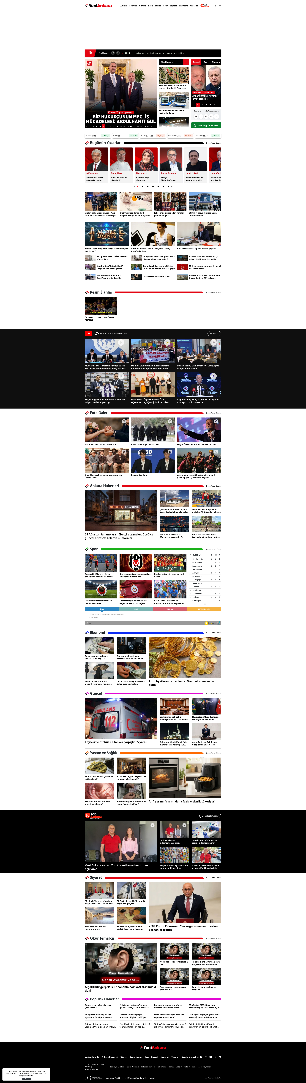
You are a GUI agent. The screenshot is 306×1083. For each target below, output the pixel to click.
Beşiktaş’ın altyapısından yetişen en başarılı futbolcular (135, 575)
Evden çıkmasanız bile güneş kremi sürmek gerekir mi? (168, 1006)
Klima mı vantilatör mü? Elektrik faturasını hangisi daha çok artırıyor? (97, 682)
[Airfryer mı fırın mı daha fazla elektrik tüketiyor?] (185, 778)
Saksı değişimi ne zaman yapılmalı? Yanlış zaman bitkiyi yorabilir (100, 1025)
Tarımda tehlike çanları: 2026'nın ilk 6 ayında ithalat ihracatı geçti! (159, 267)
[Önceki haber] (113, 53)
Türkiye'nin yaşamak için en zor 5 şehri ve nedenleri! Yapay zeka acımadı (170, 1025)
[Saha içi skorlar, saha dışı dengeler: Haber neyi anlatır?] (206, 976)
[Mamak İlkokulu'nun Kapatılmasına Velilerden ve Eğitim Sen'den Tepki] (153, 351)
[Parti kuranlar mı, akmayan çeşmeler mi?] (174, 976)
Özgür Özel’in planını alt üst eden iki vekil (197, 444)
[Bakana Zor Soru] (153, 460)
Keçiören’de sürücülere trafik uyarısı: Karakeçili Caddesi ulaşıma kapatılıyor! (172, 86)
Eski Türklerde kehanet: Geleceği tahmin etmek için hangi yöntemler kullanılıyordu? (135, 1025)
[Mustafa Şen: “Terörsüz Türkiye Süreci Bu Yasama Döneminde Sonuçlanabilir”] (107, 351)
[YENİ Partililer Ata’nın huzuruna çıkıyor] (99, 915)
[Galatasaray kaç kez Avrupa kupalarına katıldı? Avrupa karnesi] (170, 563)
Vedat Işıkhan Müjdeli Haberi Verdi (151, 53)
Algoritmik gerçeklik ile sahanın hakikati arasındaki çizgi (120, 988)
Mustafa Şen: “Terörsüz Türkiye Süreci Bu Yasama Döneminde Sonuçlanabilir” (106, 367)
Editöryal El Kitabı (117, 1067)
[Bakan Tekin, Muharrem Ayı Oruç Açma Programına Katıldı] (199, 351)
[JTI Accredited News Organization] (94, 1078)
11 (121, 126)
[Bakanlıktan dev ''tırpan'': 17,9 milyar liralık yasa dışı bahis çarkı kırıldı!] (182, 258)
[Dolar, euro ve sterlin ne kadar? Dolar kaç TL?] (99, 645)
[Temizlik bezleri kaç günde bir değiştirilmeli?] (99, 766)
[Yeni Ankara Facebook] (196, 116)
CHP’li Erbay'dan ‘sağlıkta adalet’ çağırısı (196, 248)
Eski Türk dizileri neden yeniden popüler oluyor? (169, 214)
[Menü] (219, 6)
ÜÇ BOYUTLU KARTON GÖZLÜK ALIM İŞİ (99, 318)
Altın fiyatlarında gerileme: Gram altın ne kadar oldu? (181, 683)
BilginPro (217, 1078)
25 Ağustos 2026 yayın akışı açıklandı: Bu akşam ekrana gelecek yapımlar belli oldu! (98, 1016)
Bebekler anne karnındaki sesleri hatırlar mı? (97, 802)
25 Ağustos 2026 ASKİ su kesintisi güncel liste (112, 258)
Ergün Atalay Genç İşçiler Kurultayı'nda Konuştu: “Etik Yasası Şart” (198, 401)
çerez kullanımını (37, 1073)
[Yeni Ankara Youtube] (211, 116)
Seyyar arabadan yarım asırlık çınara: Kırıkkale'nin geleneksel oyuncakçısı (174, 866)
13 (127, 126)
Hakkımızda (161, 1067)
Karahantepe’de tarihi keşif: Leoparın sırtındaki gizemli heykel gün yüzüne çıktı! (110, 267)
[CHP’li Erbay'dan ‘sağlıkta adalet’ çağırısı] (199, 234)
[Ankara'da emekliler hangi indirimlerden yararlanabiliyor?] (174, 100)
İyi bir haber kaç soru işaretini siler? (174, 963)
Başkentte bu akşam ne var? (156, 276)
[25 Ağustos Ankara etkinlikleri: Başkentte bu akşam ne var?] (136, 277)
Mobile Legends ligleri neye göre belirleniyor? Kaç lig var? (106, 250)
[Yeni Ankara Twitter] (201, 116)
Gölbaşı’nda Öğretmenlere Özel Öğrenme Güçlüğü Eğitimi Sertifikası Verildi (150, 401)
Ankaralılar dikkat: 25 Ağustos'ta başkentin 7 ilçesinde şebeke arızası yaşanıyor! (171, 535)
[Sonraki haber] (118, 53)
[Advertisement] (73, 49)
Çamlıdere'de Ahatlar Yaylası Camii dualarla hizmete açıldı (174, 510)
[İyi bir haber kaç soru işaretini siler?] (174, 951)
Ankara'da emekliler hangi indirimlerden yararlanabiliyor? (171, 111)
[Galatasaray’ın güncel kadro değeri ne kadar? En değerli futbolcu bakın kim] (136, 589)
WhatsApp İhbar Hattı (208, 125)
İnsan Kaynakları (204, 1067)
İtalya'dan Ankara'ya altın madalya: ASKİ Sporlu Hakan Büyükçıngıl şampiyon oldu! (205, 510)
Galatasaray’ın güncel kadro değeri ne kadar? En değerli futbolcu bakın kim (133, 602)
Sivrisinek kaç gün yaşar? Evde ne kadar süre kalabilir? (131, 777)
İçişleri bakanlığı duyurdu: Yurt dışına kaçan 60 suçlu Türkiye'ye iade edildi (100, 214)
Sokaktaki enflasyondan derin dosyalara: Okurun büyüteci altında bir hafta (206, 963)
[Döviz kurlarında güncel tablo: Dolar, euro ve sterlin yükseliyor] (131, 670)
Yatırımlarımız (190, 1067)
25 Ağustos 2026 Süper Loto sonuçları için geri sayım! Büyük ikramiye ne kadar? (204, 1006)
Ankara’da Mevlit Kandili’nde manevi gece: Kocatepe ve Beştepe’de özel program (173, 743)
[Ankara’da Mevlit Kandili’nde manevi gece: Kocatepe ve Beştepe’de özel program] (174, 731)
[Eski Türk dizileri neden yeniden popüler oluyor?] (170, 201)
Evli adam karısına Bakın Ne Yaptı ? (102, 444)
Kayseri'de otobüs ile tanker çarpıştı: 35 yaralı (116, 742)
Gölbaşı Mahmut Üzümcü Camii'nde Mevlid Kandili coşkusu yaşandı (109, 276)
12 (124, 126)
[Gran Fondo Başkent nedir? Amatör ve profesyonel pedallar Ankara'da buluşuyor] (170, 589)
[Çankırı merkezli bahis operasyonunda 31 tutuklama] (174, 706)
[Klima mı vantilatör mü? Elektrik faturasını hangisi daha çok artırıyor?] (99, 670)
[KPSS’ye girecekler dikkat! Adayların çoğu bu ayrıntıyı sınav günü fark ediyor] (136, 201)
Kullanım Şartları (148, 1067)
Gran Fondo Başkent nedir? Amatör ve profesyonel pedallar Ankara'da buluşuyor (169, 602)
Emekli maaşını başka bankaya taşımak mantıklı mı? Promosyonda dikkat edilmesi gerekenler (169, 1016)
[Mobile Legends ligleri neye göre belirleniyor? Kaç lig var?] (107, 234)
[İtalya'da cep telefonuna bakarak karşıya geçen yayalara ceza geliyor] (121, 60)
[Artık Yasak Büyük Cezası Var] (153, 429)
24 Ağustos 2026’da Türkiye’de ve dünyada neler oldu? (205, 718)
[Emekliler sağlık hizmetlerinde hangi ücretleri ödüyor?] (131, 791)
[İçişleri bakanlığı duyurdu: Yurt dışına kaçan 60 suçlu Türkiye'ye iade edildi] (101, 201)
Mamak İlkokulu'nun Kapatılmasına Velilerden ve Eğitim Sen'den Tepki (150, 367)
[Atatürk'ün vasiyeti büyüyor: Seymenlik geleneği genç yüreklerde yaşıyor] (199, 460)
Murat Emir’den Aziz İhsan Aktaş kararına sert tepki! (204, 743)
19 (148, 126)
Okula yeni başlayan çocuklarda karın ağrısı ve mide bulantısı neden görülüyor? (204, 1016)
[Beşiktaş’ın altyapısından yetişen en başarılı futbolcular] (136, 563)
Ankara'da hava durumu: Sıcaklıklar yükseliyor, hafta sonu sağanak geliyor (205, 535)
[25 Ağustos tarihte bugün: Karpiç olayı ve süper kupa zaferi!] (136, 258)
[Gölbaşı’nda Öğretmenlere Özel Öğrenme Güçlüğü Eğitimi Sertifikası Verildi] (153, 384)
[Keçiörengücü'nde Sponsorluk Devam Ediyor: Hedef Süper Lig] (107, 384)
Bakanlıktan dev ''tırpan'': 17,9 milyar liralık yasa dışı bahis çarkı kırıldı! (203, 258)
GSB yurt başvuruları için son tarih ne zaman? (203, 214)
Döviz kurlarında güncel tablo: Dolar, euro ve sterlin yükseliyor (131, 682)
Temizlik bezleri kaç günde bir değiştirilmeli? (99, 777)
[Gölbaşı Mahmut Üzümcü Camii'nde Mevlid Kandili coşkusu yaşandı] (90, 277)
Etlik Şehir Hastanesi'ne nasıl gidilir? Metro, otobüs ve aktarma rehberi (136, 1006)
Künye (171, 1067)
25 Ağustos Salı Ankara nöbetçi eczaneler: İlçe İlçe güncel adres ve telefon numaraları (119, 536)
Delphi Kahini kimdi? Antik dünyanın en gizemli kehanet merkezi (203, 1025)
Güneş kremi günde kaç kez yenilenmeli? (98, 1006)
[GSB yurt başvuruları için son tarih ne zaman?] (205, 201)
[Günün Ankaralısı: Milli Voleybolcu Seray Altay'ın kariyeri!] (153, 234)
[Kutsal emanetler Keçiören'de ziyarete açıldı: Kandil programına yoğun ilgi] (174, 125)
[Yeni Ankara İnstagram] (206, 116)
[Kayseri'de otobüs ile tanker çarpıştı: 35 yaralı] (121, 718)
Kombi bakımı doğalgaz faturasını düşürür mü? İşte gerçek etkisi (133, 1016)
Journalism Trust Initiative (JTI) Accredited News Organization (130, 1078)
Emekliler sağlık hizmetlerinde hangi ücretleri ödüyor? (131, 802)
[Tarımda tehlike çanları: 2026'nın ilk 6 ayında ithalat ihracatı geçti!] (136, 267)
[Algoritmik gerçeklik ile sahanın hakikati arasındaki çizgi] (121, 963)
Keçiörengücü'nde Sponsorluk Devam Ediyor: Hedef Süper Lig (105, 401)
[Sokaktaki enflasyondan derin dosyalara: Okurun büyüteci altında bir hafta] (206, 951)
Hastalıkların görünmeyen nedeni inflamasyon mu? (204, 841)
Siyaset (173, 5)
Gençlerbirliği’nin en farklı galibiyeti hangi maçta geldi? (99, 575)
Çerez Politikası (133, 1067)
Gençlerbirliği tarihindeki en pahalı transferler (98, 602)
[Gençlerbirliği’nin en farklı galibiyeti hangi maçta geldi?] (101, 563)
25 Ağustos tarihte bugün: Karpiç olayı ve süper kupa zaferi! (159, 258)
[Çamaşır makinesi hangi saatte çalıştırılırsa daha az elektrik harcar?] (131, 645)
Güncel (142, 5)
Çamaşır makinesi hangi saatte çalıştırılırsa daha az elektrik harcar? (130, 657)
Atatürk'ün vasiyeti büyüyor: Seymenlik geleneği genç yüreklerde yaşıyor (196, 476)
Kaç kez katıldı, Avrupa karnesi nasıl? (169, 575)
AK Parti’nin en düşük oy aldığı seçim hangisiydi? (131, 902)
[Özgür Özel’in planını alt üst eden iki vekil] (199, 429)
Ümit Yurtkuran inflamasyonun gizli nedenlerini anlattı (169, 841)
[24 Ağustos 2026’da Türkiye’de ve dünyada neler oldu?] (206, 706)
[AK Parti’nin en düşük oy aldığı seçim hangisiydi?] (131, 890)
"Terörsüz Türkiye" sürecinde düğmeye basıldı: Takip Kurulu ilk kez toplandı (99, 902)
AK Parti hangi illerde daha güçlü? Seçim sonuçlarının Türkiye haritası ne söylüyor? (130, 927)
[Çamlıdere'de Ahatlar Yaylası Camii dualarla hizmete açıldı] (174, 498)
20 (151, 126)
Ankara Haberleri (128, 5)
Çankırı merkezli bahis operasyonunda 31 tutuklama (174, 718)
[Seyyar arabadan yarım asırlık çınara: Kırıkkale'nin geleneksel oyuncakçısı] (174, 855)
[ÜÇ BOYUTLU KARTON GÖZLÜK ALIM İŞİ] (101, 306)
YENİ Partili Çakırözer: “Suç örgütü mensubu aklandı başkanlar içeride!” (184, 927)
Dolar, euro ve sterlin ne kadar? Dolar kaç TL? (96, 657)
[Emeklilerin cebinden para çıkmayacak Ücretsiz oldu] (107, 460)
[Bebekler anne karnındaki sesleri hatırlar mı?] (99, 791)
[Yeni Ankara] (98, 5)
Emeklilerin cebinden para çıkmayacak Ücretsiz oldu (103, 476)
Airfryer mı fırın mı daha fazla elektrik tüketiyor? (182, 801)
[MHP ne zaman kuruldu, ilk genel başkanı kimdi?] (182, 267)
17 (141, 126)
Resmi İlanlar (154, 5)
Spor (165, 5)
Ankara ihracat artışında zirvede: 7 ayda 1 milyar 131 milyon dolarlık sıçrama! (205, 276)
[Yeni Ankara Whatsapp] (216, 116)
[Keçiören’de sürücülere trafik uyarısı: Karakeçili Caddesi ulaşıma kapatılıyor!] (174, 75)
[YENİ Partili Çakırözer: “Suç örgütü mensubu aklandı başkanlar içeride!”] (185, 902)
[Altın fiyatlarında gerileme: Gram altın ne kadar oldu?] (185, 657)
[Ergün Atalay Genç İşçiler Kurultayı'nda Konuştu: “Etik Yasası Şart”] (199, 384)
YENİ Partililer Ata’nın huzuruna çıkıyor (95, 927)
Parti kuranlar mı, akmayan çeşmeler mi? (173, 988)
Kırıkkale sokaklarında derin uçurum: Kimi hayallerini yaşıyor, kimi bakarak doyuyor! (205, 866)
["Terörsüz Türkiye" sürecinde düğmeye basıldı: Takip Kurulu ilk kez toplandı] (99, 890)
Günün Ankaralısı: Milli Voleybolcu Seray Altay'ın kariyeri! (150, 250)
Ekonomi (183, 5)
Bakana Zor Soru (139, 475)
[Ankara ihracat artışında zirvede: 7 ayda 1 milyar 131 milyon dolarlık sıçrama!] (182, 277)
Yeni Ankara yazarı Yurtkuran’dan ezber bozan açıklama (116, 867)
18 (145, 126)
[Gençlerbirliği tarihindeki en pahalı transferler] (101, 589)
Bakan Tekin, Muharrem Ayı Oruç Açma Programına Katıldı (198, 367)
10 (117, 126)
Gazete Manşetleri (190, 1057)
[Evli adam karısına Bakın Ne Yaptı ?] (107, 429)
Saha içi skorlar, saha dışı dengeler (204, 988)
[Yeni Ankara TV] (204, 5)
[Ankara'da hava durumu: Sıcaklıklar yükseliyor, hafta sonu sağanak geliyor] (206, 524)
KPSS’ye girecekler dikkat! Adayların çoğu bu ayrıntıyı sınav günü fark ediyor (135, 214)
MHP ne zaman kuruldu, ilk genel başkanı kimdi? (205, 267)
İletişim (179, 1067)
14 (131, 126)
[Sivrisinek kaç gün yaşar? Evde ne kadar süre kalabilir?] (131, 766)
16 (138, 126)
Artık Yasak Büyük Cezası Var (145, 444)
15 (134, 126)
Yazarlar (194, 5)
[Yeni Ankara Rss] (220, 1057)
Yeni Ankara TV (92, 1057)
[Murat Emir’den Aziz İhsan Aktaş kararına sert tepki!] (206, 731)
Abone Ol (214, 333)
